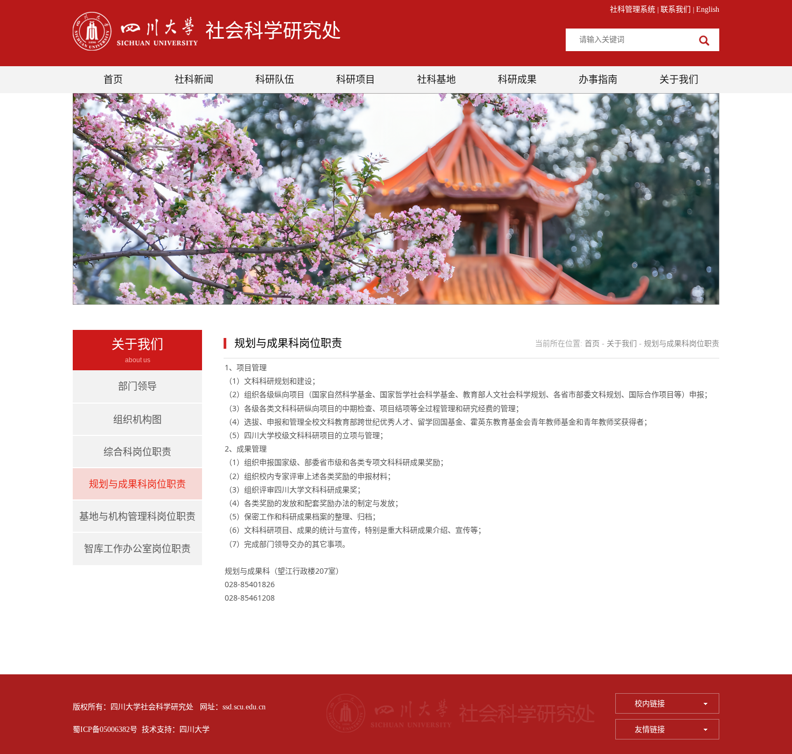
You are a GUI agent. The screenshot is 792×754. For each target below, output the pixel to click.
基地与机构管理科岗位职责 (137, 516)
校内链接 (651, 704)
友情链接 (651, 729)
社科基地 (436, 79)
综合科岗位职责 (137, 452)
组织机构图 (137, 419)
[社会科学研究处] (138, 35)
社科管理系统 (632, 9)
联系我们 (676, 9)
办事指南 (598, 79)
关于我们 (678, 79)
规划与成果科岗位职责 (137, 484)
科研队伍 (274, 79)
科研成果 (517, 79)
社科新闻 (194, 79)
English (707, 9)
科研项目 (355, 79)
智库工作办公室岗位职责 (137, 549)
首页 (113, 79)
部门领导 (137, 386)
